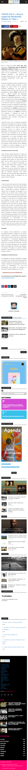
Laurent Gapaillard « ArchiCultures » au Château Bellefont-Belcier (16, 579)
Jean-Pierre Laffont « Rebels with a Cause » (15, 716)
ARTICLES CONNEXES (6, 317)
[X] (11, 694)
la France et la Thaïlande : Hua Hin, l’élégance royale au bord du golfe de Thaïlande (16, 510)
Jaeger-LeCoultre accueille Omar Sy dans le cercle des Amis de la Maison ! (13, 529)
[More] (20, 26)
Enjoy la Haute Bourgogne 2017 (11, 634)
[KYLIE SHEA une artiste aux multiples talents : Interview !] (4, 549)
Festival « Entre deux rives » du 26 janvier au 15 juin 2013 (7, 295)
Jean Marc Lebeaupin (7, 21)
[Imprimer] (15, 286)
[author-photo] (14, 309)
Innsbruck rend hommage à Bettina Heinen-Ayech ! (15, 729)
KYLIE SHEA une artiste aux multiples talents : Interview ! (16, 548)
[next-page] (4, 341)
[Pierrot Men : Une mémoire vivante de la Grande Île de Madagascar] (4, 329)
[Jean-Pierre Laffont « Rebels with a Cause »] (4, 336)
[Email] (12, 286)
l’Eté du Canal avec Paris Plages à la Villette (13, 622)
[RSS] (8, 694)
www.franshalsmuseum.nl (8, 278)
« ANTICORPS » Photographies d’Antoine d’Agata (21, 296)
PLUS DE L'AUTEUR (17, 317)
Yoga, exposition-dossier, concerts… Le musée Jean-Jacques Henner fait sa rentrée (17, 323)
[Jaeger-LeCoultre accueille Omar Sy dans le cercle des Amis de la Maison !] (14, 526)
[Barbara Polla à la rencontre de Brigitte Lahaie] (4, 543)
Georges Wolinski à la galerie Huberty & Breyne (14, 647)
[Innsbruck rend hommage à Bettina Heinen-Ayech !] (3, 730)
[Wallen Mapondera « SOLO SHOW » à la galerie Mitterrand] (4, 575)
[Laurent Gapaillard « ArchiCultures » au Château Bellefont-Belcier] (4, 580)
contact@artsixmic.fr (10, 691)
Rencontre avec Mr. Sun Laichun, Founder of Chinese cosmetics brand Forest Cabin (17, 536)
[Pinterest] (5, 286)
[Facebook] (2, 286)
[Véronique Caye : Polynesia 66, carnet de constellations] (4, 586)
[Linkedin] (9, 286)
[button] (2, 2)
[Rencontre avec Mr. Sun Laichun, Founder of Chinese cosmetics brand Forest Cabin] (4, 537)
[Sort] (2, 391)
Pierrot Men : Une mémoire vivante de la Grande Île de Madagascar (17, 497)
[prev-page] (2, 341)
